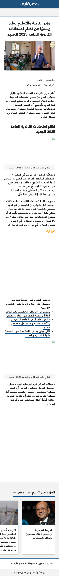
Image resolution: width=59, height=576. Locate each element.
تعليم (36, 492)
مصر (20, 492)
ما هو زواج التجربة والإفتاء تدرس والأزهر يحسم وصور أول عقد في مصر (30, 323)
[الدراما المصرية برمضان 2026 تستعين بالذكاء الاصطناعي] (38, 527)
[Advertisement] (29, 265)
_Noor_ (39, 80)
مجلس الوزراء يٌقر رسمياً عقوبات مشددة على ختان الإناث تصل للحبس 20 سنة (28, 303)
